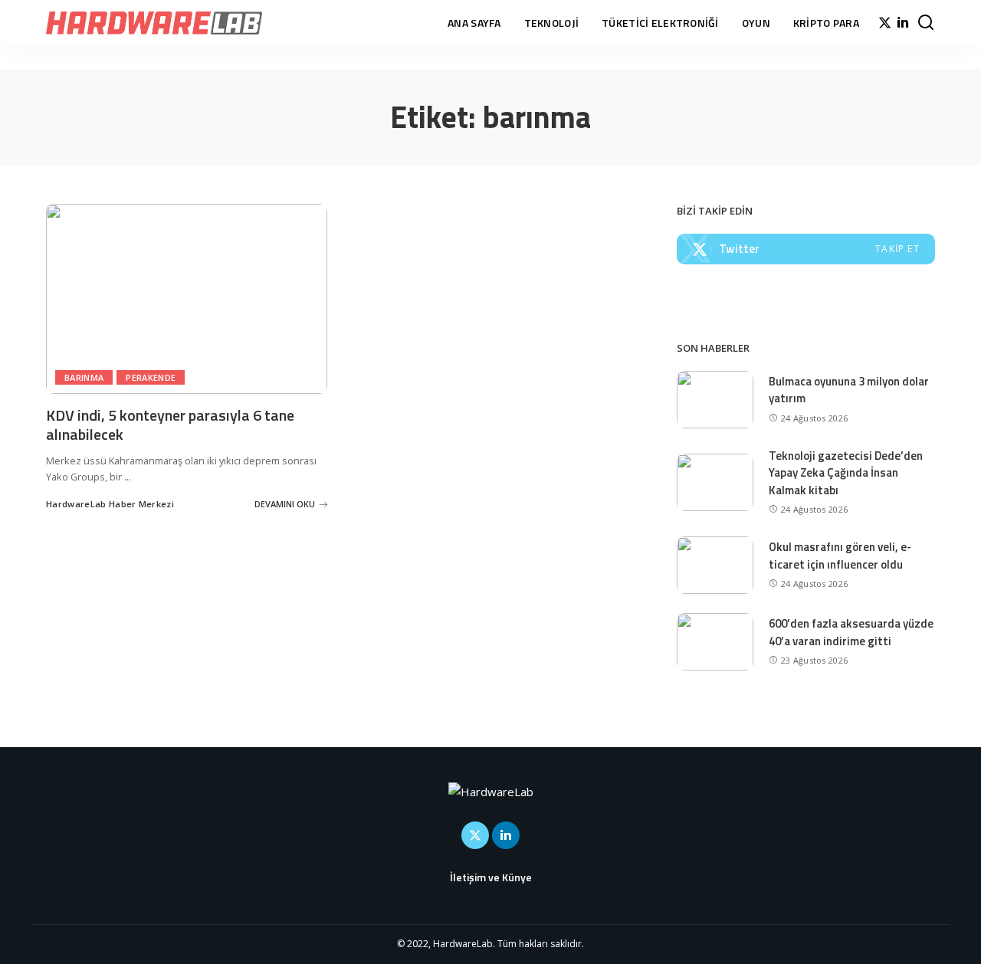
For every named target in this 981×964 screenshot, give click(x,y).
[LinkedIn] (903, 23)
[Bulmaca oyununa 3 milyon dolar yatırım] (715, 399)
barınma (83, 377)
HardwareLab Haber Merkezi (110, 504)
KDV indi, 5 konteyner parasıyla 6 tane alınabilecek (170, 424)
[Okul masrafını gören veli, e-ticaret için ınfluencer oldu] (715, 565)
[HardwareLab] (154, 22)
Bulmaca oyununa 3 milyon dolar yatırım (849, 390)
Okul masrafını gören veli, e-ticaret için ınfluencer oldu (840, 555)
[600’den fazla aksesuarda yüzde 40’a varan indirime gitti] (715, 642)
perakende (151, 377)
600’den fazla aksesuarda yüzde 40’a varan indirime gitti (851, 632)
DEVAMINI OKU (284, 504)
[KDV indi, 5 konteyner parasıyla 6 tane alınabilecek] (186, 299)
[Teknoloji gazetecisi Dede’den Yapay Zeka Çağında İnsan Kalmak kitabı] (715, 482)
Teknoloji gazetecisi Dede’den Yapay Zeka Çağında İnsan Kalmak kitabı (846, 473)
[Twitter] (884, 23)
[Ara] (926, 23)
